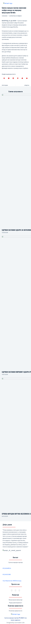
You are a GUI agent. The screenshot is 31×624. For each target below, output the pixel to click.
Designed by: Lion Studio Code (15, 622)
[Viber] (17, 78)
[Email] (27, 78)
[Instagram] (15, 590)
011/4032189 (7, 574)
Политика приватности (15, 611)
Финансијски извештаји (15, 600)
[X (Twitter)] (8, 78)
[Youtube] (19, 590)
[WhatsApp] (22, 78)
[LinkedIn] (13, 78)
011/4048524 (7, 568)
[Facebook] (4, 78)
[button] (23, 3)
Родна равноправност (15, 602)
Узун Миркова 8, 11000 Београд (12, 581)
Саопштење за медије (15, 15)
